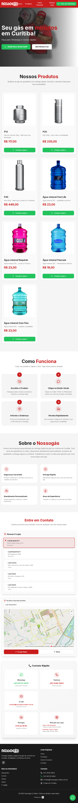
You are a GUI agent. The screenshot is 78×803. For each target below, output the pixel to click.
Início (20, 4)
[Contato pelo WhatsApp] (73, 798)
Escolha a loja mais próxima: (16, 600)
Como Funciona (40, 4)
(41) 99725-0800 (49, 776)
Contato (43, 763)
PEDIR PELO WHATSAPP (17, 47)
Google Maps (22, 652)
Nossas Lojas (52, 4)
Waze (58, 652)
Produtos (28, 4)
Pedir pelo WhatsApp (68, 4)
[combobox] (39, 604)
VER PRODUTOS (42, 47)
